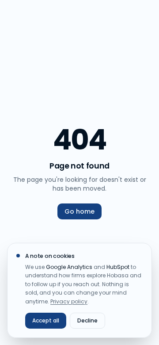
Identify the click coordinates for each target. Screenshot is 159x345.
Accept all (45, 320)
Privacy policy (68, 301)
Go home (79, 211)
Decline (87, 320)
